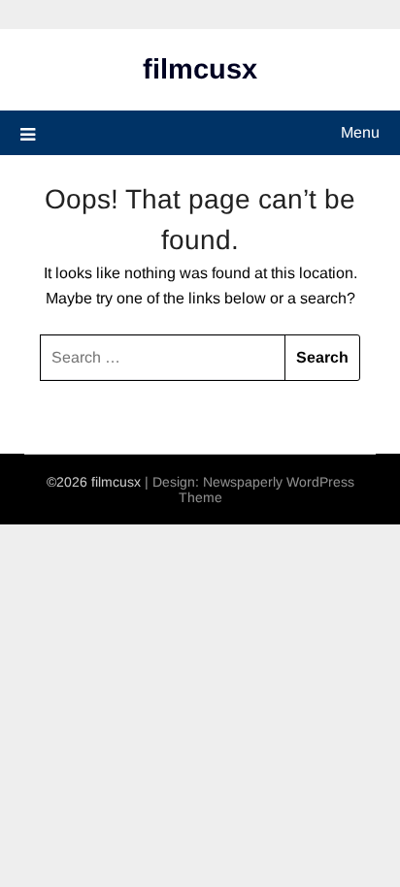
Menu (360, 132)
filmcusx (200, 68)
